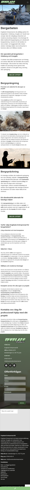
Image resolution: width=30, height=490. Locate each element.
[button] (27, 2)
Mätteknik (3, 472)
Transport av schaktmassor (8, 468)
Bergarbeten (4, 474)
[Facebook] (6, 365)
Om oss (3, 479)
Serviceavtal (4, 477)
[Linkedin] (14, 365)
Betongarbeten (4, 475)
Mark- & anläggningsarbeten (8, 465)
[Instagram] (10, 365)
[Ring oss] (15, 488)
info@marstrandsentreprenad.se (14, 459)
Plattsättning (4, 467)
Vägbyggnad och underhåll (8, 470)
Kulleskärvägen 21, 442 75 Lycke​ (16, 453)
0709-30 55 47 (10, 456)
